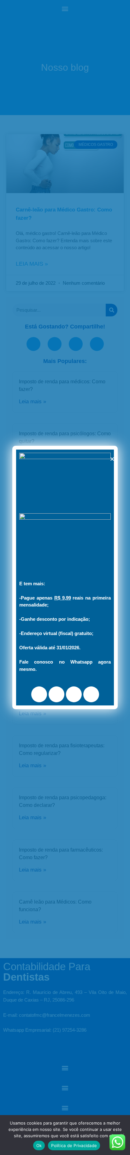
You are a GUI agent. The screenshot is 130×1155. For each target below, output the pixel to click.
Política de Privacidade (74, 1145)
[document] (65, 577)
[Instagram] (56, 694)
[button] (112, 459)
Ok (39, 1145)
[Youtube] (74, 694)
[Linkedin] (91, 694)
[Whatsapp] (39, 694)
